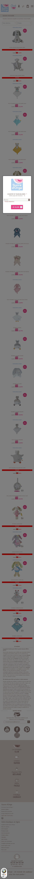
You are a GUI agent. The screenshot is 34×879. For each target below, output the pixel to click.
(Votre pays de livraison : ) (17, 194)
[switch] (4, 876)
